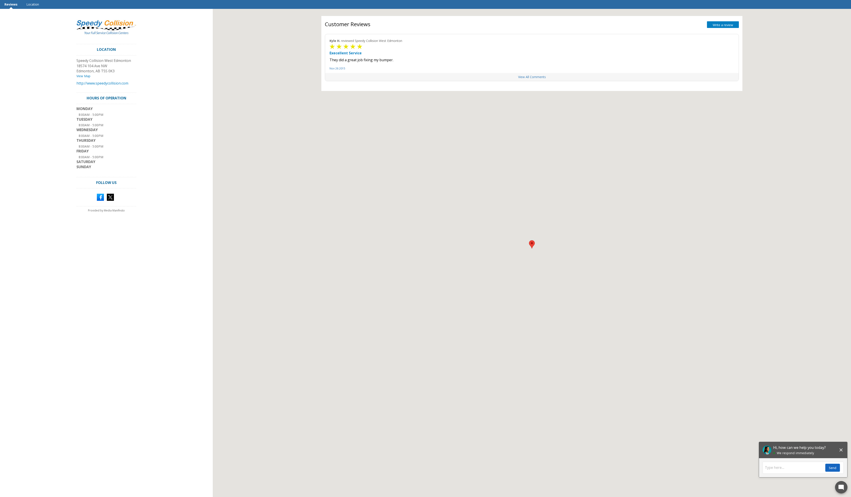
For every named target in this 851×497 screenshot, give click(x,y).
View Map (83, 76)
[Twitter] (110, 197)
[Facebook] (100, 197)
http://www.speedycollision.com (102, 83)
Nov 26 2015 (337, 68)
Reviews (11, 4)
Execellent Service (346, 53)
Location (32, 4)
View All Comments (532, 77)
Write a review (723, 25)
